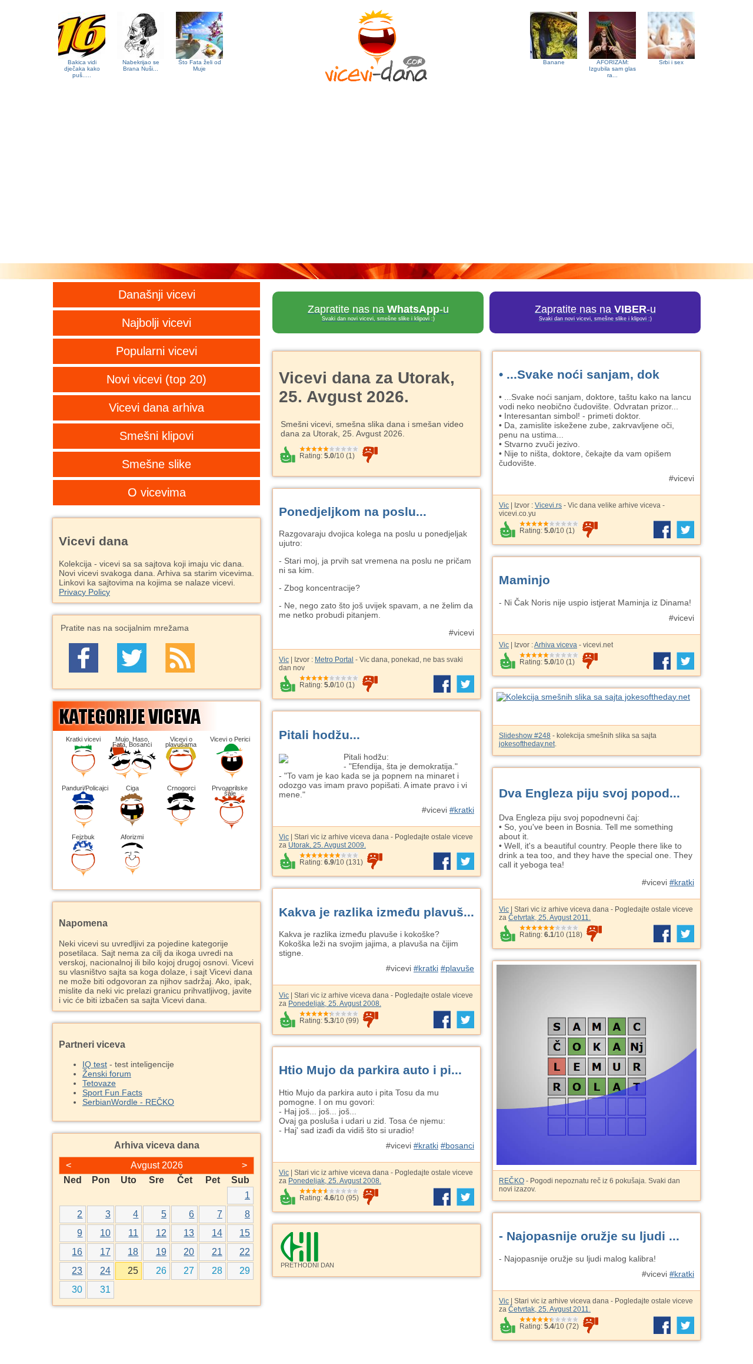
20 (189, 1252)
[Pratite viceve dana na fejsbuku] (83, 658)
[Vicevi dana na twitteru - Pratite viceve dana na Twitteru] (132, 658)
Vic (504, 505)
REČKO (511, 1181)
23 (77, 1271)
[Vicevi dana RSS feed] (180, 658)
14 (217, 1233)
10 (105, 1233)
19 (161, 1252)
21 (217, 1252)
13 (189, 1233)
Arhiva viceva (555, 645)
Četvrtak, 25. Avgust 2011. (549, 917)
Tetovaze (99, 1083)
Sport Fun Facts (112, 1092)
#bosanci (457, 1145)
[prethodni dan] (376, 1247)
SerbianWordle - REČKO (128, 1102)
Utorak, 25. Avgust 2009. (327, 845)
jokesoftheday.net (527, 744)
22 (244, 1252)
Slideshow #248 (525, 735)
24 (105, 1271)
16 (77, 1252)
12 (161, 1233)
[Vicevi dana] (376, 43)
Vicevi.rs (548, 505)
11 (133, 1233)
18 (133, 1252)
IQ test (94, 1064)
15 (244, 1233)
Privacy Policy (84, 592)
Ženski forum (106, 1073)
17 (105, 1252)
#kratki (461, 810)
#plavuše (457, 968)
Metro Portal (334, 659)
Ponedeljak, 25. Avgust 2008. (334, 1003)
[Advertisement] (376, 174)
